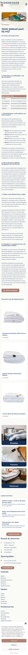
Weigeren (14, 645)
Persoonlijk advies (5, 617)
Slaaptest (3, 615)
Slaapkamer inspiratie (6, 620)
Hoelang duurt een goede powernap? (10, 523)
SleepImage (4, 601)
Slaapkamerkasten (5, 585)
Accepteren (14, 640)
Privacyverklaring (14, 652)
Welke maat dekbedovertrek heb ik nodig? (13, 512)
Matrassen (14, 486)
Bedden (3, 576)
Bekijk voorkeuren (14, 649)
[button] (25, 623)
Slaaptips (14, 443)
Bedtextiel (3, 582)
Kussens (14, 464)
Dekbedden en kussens (6, 580)
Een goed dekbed (6, 45)
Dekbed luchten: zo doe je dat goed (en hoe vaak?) (13, 501)
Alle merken (4, 603)
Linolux (2, 595)
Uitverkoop (3, 584)
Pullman (3, 599)
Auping (2, 593)
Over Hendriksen (5, 613)
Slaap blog (3, 618)
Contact (3, 611)
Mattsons (3, 597)
